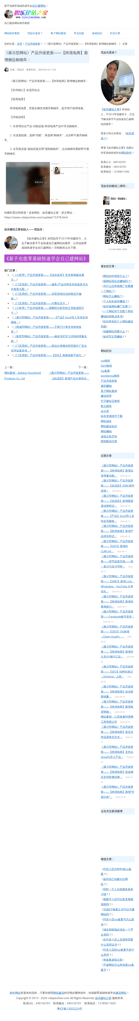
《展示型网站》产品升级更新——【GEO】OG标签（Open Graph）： (117, 631)
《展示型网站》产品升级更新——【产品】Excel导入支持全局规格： (117, 516)
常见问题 (79, 33)
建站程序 (106, 396)
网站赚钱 (106, 431)
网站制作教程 (12, 33)
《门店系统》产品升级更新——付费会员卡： (41, 303)
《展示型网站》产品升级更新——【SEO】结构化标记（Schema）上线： (117, 671)
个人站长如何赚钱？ (115, 301)
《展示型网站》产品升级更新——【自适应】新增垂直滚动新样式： (117, 501)
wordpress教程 (110, 375)
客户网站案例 (58, 33)
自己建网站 (39, 5)
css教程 (105, 360)
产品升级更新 (32, 43)
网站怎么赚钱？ (112, 296)
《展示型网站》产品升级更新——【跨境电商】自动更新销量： (117, 691)
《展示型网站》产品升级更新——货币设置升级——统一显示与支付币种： (117, 561)
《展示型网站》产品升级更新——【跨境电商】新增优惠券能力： (117, 601)
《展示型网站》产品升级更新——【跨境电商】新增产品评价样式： (117, 531)
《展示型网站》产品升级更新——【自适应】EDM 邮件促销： (117, 485)
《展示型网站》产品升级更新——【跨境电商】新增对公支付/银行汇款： (117, 651)
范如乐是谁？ (35, 33)
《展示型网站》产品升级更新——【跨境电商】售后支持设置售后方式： (117, 732)
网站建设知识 (109, 426)
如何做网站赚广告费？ (116, 306)
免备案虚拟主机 (112, 959)
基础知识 (97, 33)
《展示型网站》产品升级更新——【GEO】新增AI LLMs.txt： (117, 546)
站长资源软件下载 (112, 416)
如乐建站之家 (111, 109)
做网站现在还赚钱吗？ (116, 281)
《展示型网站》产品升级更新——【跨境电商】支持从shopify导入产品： (117, 752)
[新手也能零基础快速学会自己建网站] (30, 17)
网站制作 (126, 152)
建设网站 (121, 992)
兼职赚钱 (106, 386)
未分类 (105, 411)
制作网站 (15, 992)
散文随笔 (106, 406)
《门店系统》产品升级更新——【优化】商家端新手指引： (49, 355)
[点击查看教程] (46, 261)
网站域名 (106, 421)
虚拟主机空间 (109, 436)
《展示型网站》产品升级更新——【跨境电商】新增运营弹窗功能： (117, 470)
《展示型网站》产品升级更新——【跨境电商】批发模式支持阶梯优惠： (117, 772)
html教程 (106, 365)
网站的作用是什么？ (115, 276)
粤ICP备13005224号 (69, 1008)
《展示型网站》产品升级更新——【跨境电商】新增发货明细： (117, 706)
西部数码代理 (109, 441)
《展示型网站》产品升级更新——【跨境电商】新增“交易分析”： (117, 792)
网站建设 (58, 992)
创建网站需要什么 (114, 331)
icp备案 (105, 371)
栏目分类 (115, 33)
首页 (19, 43)
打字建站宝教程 (110, 401)
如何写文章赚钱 (112, 336)
